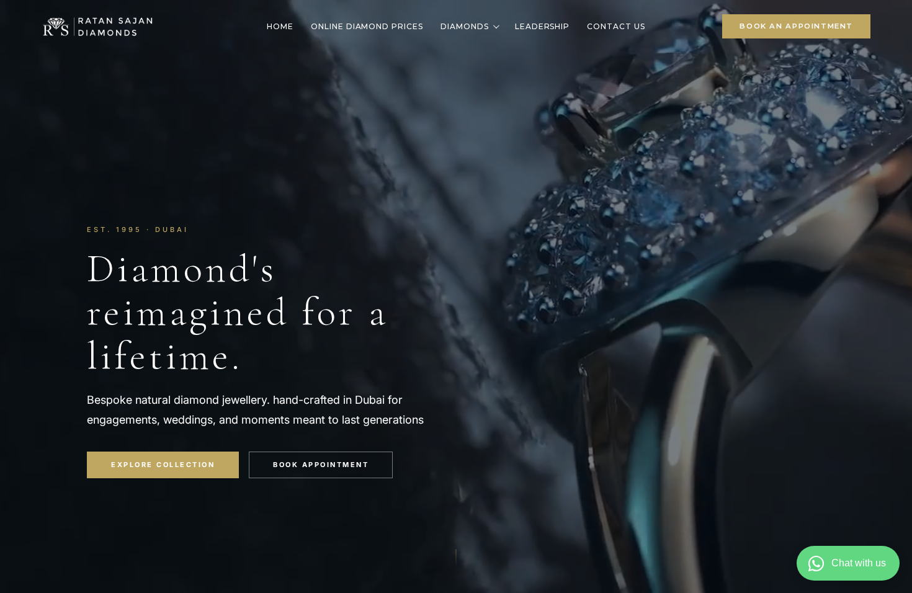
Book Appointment (321, 464)
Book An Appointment (796, 26)
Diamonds (464, 26)
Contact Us (616, 26)
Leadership (542, 26)
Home (280, 26)
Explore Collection (163, 464)
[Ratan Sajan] (97, 26)
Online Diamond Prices (367, 26)
